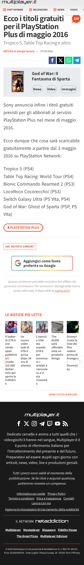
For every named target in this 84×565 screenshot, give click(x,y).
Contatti (69, 498)
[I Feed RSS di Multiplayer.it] (65, 423)
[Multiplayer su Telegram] (42, 423)
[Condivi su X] (60, 60)
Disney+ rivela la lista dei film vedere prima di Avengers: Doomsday (73, 353)
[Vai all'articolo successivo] (4, 361)
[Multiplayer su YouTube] (57, 423)
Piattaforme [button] (15, 9)
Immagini (69, 89)
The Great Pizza (27, 536)
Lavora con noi (41, 503)
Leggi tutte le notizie (63, 394)
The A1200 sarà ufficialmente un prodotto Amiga (57, 347)
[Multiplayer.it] (19, 2)
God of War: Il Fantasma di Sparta (51, 76)
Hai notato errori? (19, 246)
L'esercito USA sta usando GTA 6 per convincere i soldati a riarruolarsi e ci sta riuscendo (42, 360)
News (37, 89)
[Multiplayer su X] (26, 423)
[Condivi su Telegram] (77, 60)
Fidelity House (67, 530)
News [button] (61, 9)
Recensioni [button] (40, 9)
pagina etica (62, 291)
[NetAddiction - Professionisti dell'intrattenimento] (52, 521)
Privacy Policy (57, 493)
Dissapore (49, 530)
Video (74, 9)
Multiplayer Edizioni (53, 536)
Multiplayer (13, 530)
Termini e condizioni (21, 498)
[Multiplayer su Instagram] (34, 423)
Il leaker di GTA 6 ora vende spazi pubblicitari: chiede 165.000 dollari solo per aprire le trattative (11, 360)
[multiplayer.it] (42, 414)
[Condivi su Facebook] (52, 60)
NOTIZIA (8, 51)
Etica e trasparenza (49, 498)
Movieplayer (31, 530)
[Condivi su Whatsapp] (68, 60)
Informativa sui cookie (31, 493)
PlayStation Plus (23, 227)
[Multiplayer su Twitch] (49, 423)
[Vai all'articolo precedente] (79, 361)
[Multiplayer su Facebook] (18, 423)
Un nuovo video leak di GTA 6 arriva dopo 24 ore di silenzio (26, 351)
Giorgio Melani (26, 51)
